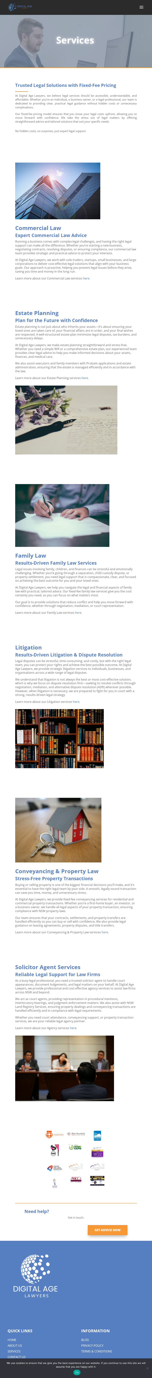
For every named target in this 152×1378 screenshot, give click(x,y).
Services (14, 1351)
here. (86, 278)
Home (12, 1340)
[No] (147, 1368)
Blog (85, 1340)
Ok (77, 1372)
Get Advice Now (108, 1230)
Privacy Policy (92, 1346)
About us (15, 1346)
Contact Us (17, 1357)
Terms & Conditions (96, 1351)
